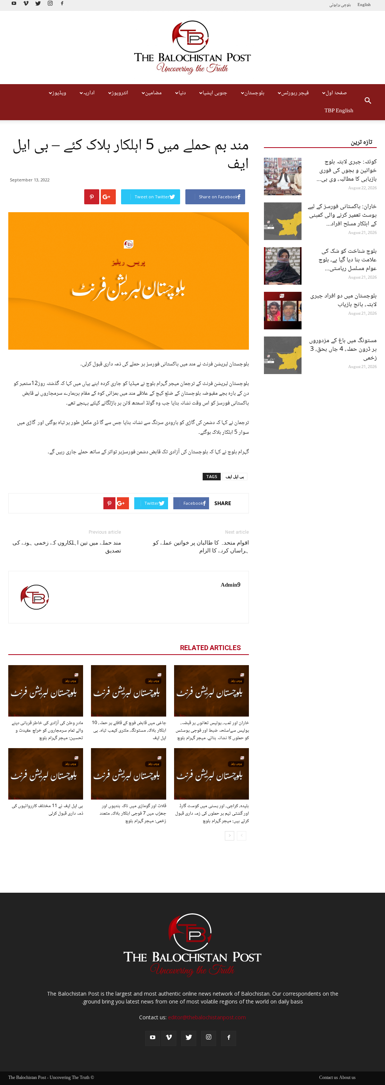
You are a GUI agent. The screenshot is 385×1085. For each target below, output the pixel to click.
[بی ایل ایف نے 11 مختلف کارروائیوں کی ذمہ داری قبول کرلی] (45, 774)
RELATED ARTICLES (210, 648)
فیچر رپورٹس (295, 93)
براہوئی (334, 5)
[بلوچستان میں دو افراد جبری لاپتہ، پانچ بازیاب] (283, 310)
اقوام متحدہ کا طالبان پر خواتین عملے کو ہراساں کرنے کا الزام (201, 546)
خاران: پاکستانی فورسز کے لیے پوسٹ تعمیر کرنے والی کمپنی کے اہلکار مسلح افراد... (342, 215)
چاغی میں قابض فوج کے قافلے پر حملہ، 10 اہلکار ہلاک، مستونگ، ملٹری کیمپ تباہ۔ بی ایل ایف (129, 730)
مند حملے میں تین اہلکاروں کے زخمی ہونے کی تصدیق (66, 546)
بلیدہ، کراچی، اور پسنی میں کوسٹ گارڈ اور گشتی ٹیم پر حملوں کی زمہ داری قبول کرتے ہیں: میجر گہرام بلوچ (212, 813)
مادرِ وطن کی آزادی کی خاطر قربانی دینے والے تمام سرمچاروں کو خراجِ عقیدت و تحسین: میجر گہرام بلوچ (47, 730)
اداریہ (89, 93)
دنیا (182, 93)
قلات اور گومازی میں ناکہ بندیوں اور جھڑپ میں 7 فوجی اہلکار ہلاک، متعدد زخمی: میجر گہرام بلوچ (133, 813)
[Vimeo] (26, 5)
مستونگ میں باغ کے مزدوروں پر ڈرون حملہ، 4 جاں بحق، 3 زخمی (343, 349)
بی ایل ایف (235, 476)
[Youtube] (14, 5)
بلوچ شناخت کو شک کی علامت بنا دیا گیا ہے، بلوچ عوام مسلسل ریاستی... (347, 260)
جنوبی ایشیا (215, 93)
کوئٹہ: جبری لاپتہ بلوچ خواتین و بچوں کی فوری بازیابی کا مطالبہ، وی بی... (347, 171)
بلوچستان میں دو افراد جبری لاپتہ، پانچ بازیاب (343, 300)
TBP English (338, 111)
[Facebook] (62, 5)
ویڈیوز (59, 93)
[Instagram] (50, 5)
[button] (368, 102)
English (364, 5)
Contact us (328, 1078)
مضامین (153, 93)
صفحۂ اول (336, 93)
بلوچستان (254, 93)
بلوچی (346, 5)
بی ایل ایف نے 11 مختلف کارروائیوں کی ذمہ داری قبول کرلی (47, 810)
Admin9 (231, 585)
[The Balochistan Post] (192, 48)
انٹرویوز (120, 93)
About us (347, 1078)
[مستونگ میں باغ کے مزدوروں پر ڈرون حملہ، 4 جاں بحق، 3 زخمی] (283, 355)
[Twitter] (38, 5)
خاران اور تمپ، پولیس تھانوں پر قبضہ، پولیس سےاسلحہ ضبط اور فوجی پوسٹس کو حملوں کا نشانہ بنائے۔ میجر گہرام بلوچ (212, 730)
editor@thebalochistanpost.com (207, 1017)
